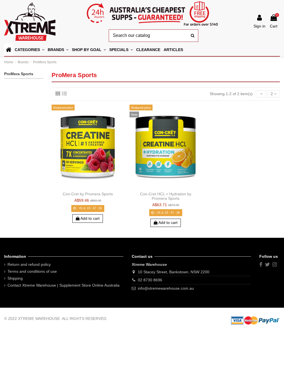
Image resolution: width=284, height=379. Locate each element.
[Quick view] (95, 187)
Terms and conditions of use (32, 271)
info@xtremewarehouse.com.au (166, 288)
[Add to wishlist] (80, 187)
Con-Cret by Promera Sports (88, 194)
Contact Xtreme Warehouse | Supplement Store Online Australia (63, 285)
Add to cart (90, 218)
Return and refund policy (29, 264)
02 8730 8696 (150, 280)
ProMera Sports (18, 74)
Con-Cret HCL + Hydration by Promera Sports (165, 196)
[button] (89, 50)
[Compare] (88, 187)
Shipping (15, 278)
